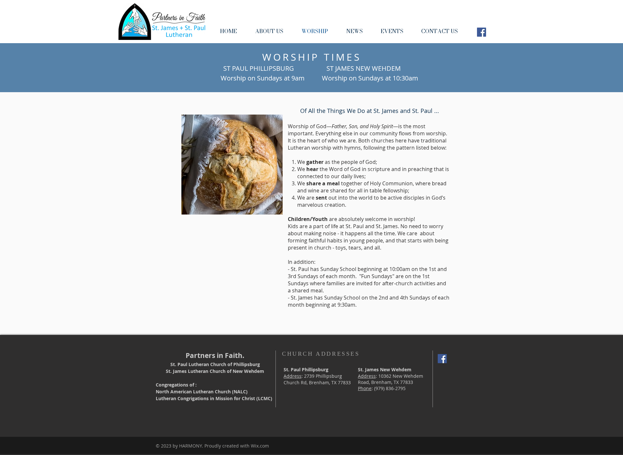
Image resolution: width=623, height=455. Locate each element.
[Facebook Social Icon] (481, 32)
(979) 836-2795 (390, 388)
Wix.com (260, 446)
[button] (269, 31)
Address (292, 376)
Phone (365, 388)
